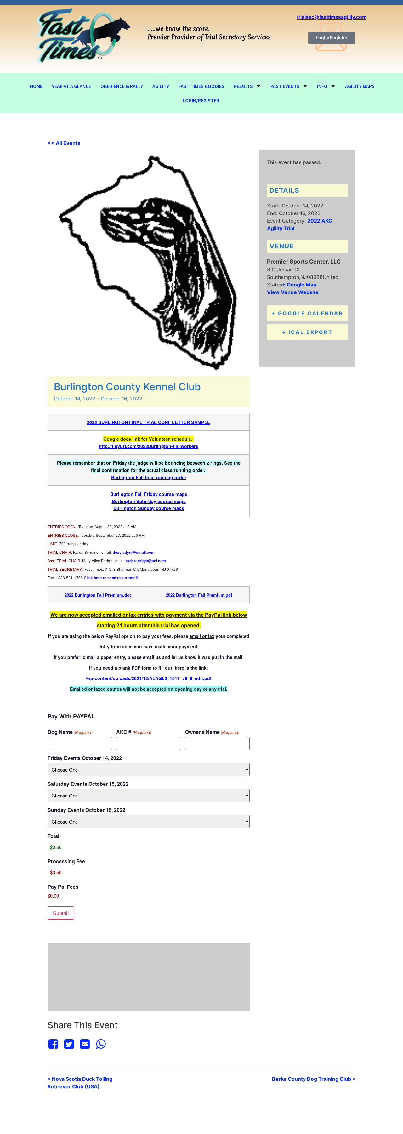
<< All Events (64, 143)
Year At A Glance (71, 86)
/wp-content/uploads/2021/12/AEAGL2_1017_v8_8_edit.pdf (149, 678)
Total (53, 836)
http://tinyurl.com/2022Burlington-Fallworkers (148, 446)
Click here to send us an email (111, 578)
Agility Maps (360, 86)
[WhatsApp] (101, 1043)
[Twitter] (69, 1043)
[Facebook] (54, 1043)
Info (322, 86)
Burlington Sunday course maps (148, 508)
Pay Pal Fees (63, 886)
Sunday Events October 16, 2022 (86, 810)
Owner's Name (212, 731)
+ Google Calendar (307, 313)
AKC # (133, 731)
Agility (160, 86)
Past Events (284, 86)
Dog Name (70, 731)
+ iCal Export (307, 332)
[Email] (85, 1043)
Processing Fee (66, 861)
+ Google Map (299, 284)
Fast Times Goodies (201, 86)
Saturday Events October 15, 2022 (88, 783)
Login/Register (201, 100)
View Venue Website (293, 292)
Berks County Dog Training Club (313, 1079)
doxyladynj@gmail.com (134, 552)
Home (36, 86)
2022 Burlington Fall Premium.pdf (199, 595)
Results (243, 86)
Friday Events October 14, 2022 (85, 758)
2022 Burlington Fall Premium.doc (98, 595)
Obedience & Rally (121, 86)
